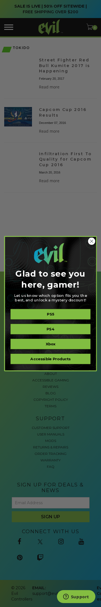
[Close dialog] (91, 241)
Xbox (51, 344)
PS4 (51, 329)
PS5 (50, 314)
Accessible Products (50, 359)
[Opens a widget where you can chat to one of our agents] (76, 597)
